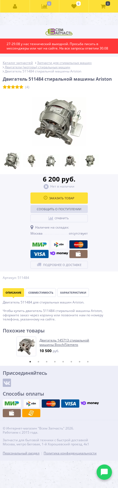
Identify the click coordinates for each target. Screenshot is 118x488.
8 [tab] (88, 361)
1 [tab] (30, 361)
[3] (13, 87)
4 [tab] (55, 361)
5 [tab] (63, 361)
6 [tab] (71, 361)
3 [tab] (46, 361)
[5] (21, 87)
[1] (5, 87)
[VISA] (39, 254)
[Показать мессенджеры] (104, 472)
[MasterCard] (78, 244)
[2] (9, 87)
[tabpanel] (59, 346)
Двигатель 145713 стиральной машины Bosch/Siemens (64, 342)
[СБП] (59, 244)
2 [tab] (38, 361)
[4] (17, 87)
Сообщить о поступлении (59, 209)
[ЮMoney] (59, 254)
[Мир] (39, 244)
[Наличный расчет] (78, 254)
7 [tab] (79, 361)
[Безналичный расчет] (31, 413)
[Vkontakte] (7, 383)
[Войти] (15, 6)
